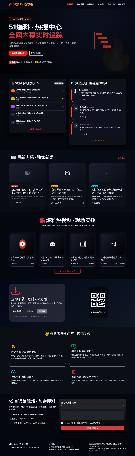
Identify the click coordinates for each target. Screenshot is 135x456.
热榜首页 (70, 4)
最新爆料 (80, 4)
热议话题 (101, 4)
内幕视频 (90, 4)
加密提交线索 (91, 428)
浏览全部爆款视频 (67, 271)
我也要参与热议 (96, 140)
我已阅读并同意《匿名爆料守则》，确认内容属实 (82, 423)
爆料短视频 (36, 53)
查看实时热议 (19, 53)
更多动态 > (122, 158)
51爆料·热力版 (22, 4)
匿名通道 (121, 4)
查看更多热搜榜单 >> (37, 129)
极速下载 (111, 4)
